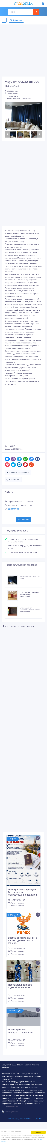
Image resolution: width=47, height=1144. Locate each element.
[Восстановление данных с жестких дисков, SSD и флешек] (23, 923)
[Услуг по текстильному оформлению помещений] (13, 595)
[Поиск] (36, 12)
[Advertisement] (23, 49)
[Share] (7, 459)
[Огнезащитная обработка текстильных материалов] (13, 611)
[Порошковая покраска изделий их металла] (23, 971)
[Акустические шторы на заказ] (13, 580)
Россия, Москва (12, 93)
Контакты (38, 1118)
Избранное (17, 20)
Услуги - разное (12, 96)
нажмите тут (13, 1106)
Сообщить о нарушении (19, 473)
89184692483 (13, 509)
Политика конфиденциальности (18, 1118)
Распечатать (14, 480)
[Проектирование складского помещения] (23, 1016)
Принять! (38, 1132)
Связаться (24, 519)
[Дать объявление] (43, 3)
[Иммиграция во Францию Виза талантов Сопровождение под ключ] (23, 860)
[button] (7, 116)
